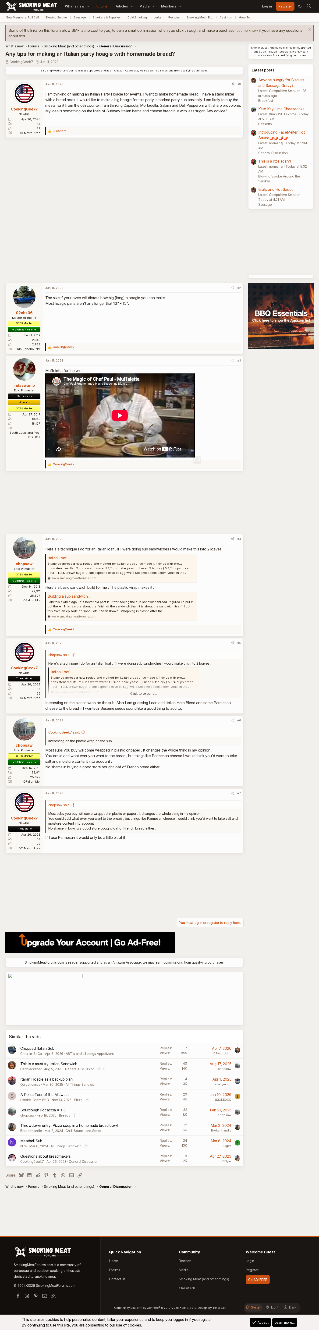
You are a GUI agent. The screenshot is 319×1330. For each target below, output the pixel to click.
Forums (101, 6)
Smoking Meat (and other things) (204, 1279)
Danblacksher (31, 1069)
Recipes (174, 17)
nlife (23, 1146)
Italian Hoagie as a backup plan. (47, 1079)
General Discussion (80, 1069)
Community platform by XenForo (155, 1307)
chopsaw (224, 1069)
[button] (88, 6)
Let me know (247, 30)
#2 (239, 288)
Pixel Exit (219, 1307)
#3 (239, 360)
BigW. (227, 1146)
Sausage (80, 17)
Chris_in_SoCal (31, 1054)
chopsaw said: (59, 655)
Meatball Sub (31, 1140)
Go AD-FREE (257, 1280)
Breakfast (265, 101)
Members (168, 6)
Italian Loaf (57, 558)
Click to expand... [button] (143, 693)
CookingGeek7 (21, 62)
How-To (244, 17)
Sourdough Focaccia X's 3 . (43, 1110)
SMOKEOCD (222, 1099)
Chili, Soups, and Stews (84, 1131)
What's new (74, 6)
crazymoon (223, 1084)
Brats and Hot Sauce (276, 189)
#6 (239, 720)
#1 (239, 84)
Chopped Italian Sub (37, 1048)
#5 (239, 643)
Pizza (78, 1100)
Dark (292, 1307)
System (256, 1307)
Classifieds (187, 1288)
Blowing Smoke (56, 17)
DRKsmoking (222, 1053)
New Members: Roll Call (22, 17)
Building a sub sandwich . (69, 596)
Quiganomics (30, 1084)
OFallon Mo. (31, 600)
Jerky (158, 17)
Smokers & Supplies (107, 17)
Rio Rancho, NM (28, 349)
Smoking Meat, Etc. (200, 17)
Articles (122, 6)
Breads (64, 1115)
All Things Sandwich (81, 1084)
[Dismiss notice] (309, 30)
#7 (239, 793)
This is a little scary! (274, 161)
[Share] (233, 84)
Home (113, 1261)
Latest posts (263, 70)
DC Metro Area (29, 133)
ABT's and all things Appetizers (90, 1054)
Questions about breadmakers (45, 1156)
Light (274, 1307)
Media (144, 6)
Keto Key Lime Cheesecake (281, 108)
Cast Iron (226, 17)
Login (250, 1261)
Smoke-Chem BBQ (34, 1100)
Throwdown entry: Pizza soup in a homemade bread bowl (69, 1125)
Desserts (265, 124)
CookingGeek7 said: (64, 732)
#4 (239, 539)
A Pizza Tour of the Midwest (44, 1094)
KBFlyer (226, 1161)
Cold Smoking (137, 17)
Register (252, 1270)
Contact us (117, 1279)
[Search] (309, 6)
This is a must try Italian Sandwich (48, 1063)
